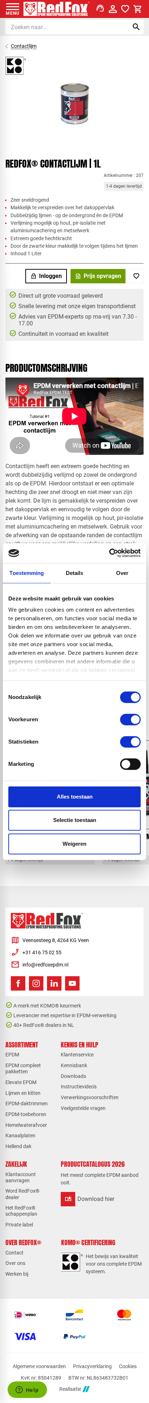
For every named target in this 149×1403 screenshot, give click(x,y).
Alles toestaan (75, 797)
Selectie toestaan (74, 820)
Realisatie (70, 1389)
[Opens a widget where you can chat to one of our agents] (27, 1390)
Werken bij (16, 1274)
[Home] (57, 9)
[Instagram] (36, 983)
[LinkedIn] (54, 983)
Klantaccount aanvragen (20, 1177)
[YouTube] (72, 983)
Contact (14, 1253)
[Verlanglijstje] (125, 9)
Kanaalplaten (20, 1135)
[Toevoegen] (136, 276)
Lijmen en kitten (23, 1093)
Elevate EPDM (21, 1082)
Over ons (15, 1263)
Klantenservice (77, 1054)
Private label (19, 1225)
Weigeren (74, 844)
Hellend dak (18, 1146)
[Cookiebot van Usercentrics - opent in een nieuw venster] (109, 553)
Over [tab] (122, 573)
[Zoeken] (136, 27)
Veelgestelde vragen (83, 1108)
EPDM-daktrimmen (26, 1103)
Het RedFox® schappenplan (21, 1211)
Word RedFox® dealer (22, 1194)
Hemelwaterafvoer (26, 1125)
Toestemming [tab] (26, 573)
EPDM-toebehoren (25, 1114)
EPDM (12, 1054)
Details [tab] (75, 573)
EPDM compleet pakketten (23, 1068)
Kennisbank (74, 1065)
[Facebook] (18, 983)
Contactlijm (24, 46)
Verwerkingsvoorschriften (90, 1097)
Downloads (73, 1076)
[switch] (130, 719)
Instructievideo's (79, 1086)
